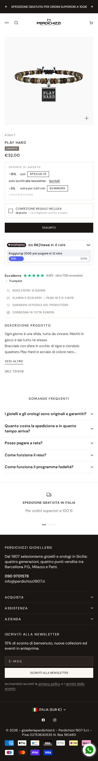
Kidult (10, 135)
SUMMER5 (57, 188)
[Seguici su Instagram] (55, 720)
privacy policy (49, 684)
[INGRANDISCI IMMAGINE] (86, 118)
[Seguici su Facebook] (43, 720)
